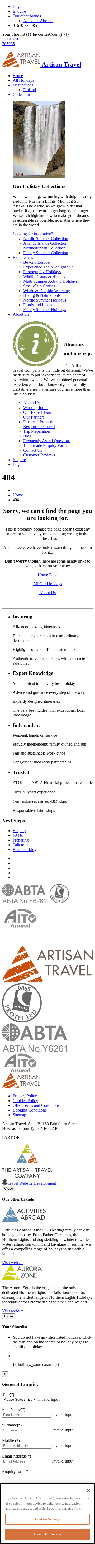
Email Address (16, 1456)
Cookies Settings (47, 1519)
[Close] (88, 1490)
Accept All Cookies (47, 1534)
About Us (21, 314)
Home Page (47, 575)
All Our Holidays (47, 584)
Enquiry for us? (15, 1471)
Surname (12, 1425)
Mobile (11, 1440)
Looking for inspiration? (33, 234)
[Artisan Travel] (47, 980)
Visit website (12, 1262)
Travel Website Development (32, 1183)
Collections (22, 94)
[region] (47, 1513)
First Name (13, 1409)
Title (8, 1394)
